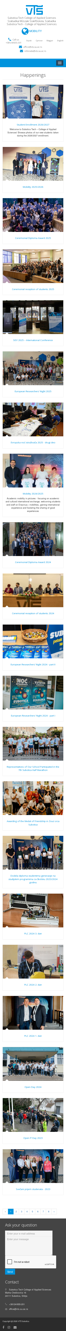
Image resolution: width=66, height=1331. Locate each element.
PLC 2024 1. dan (33, 1035)
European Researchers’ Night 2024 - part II (33, 664)
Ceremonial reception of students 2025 (33, 289)
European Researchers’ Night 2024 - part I (33, 715)
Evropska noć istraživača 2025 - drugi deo (33, 442)
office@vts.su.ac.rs (32, 46)
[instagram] (9, 1327)
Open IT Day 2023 (33, 1138)
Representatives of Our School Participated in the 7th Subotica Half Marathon (33, 768)
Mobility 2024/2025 (33, 493)
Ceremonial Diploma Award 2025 (33, 238)
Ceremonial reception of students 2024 (33, 613)
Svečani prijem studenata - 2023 (33, 1189)
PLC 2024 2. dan (33, 984)
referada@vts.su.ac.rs (35, 51)
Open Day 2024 (33, 1087)
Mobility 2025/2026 (33, 186)
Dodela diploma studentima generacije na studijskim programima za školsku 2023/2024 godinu (33, 879)
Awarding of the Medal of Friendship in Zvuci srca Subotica (33, 823)
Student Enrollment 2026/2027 (33, 124)
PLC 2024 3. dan (33, 933)
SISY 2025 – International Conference (33, 340)
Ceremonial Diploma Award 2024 (33, 562)
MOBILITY (35, 31)
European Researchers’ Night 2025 (33, 391)
